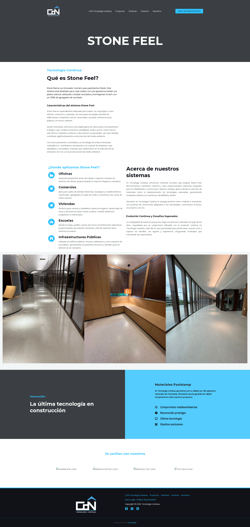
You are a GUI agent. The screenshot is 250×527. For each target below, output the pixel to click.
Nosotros (157, 11)
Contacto (145, 11)
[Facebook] (126, 508)
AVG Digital (132, 522)
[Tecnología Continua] (53, 10)
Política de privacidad (146, 499)
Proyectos (120, 11)
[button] (5, 308)
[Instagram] (132, 508)
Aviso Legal (130, 499)
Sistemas (133, 11)
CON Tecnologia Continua (100, 11)
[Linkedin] (137, 508)
